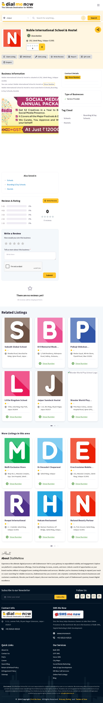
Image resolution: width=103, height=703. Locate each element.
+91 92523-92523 (13, 629)
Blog (54, 678)
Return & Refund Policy (10, 667)
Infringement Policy (9, 671)
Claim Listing (10, 57)
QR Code (87, 57)
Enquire (9, 62)
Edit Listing (42, 57)
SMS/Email (27, 57)
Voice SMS (57, 657)
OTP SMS (56, 653)
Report (73, 57)
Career (4, 660)
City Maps (56, 660)
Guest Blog (6, 664)
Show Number (36, 36)
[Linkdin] (88, 596)
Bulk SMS (56, 650)
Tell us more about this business (17, 249)
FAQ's (4, 657)
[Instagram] (99, 596)
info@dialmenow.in (67, 693)
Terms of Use (81, 699)
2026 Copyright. (29, 699)
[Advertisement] (30, 151)
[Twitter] (82, 596)
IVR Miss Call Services (61, 671)
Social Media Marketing (61, 664)
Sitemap (5, 674)
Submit (49, 275)
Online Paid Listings (60, 674)
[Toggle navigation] (98, 5)
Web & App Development (62, 667)
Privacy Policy (65, 699)
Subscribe (60, 597)
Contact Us (6, 653)
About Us (5, 650)
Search (94, 18)
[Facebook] (77, 596)
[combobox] (58, 17)
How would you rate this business (17, 238)
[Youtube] (93, 596)
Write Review (59, 57)
